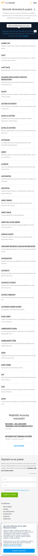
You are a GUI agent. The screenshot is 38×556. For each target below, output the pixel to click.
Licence (4, 164)
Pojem (5, 479)
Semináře (5, 509)
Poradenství (6, 516)
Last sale (5, 67)
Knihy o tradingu (7, 506)
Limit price (6, 212)
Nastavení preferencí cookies (12, 545)
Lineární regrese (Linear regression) (18, 246)
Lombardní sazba (9, 328)
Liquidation (6, 258)
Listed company (8, 295)
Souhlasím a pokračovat (19, 550)
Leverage (5, 140)
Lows (3, 399)
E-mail (5, 485)
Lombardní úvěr (8, 341)
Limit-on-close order (10, 222)
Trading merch (7, 518)
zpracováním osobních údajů (20, 490)
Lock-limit (6, 316)
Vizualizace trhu (7, 514)
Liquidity (5, 270)
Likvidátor (6, 176)
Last (3, 55)
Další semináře (19, 446)
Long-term (6, 365)
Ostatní (25, 36)
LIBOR (3, 152)
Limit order (6, 200)
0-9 (20, 36)
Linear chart (7, 234)
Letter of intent (9, 103)
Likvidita (5, 188)
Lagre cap (5, 43)
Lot (2, 374)
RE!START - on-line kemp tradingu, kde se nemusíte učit (19, 425)
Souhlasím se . (17, 490)
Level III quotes (8, 128)
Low (3, 387)
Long (3, 353)
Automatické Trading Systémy (18, 436)
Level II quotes (8, 116)
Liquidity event (8, 282)
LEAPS (3, 91)
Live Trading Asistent (8, 511)
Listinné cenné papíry (11, 307)
